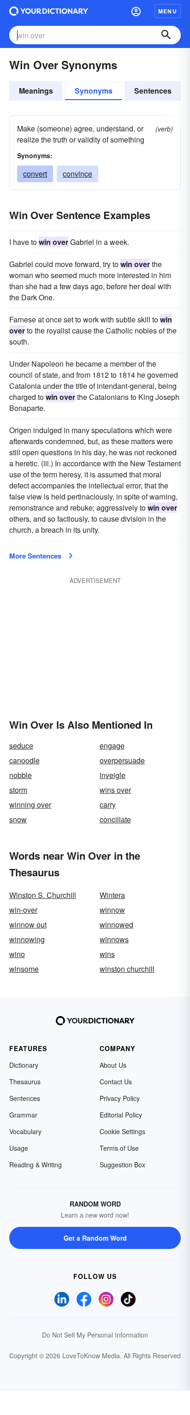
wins (107, 954)
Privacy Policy (120, 1098)
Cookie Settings (122, 1131)
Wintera (112, 895)
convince (77, 173)
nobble (20, 775)
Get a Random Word (95, 1238)
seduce (21, 745)
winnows (114, 939)
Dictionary (23, 1065)
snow (18, 819)
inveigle (112, 775)
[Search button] (166, 35)
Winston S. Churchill (42, 895)
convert (35, 173)
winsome (24, 968)
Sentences (153, 90)
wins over (115, 790)
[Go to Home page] (48, 11)
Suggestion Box (122, 1164)
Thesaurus (25, 1081)
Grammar (23, 1114)
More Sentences (35, 556)
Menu (167, 11)
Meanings (36, 90)
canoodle (24, 760)
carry (108, 804)
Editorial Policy (121, 1114)
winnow (112, 909)
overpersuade (122, 760)
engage (112, 745)
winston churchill (127, 968)
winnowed (116, 924)
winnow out (28, 924)
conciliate (115, 819)
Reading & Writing (35, 1164)
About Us (113, 1065)
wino (17, 954)
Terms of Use (119, 1148)
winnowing (27, 939)
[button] (136, 11)
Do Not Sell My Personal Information (95, 1334)
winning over (30, 804)
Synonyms (94, 90)
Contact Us (116, 1081)
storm (18, 790)
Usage (18, 1148)
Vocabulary (25, 1131)
